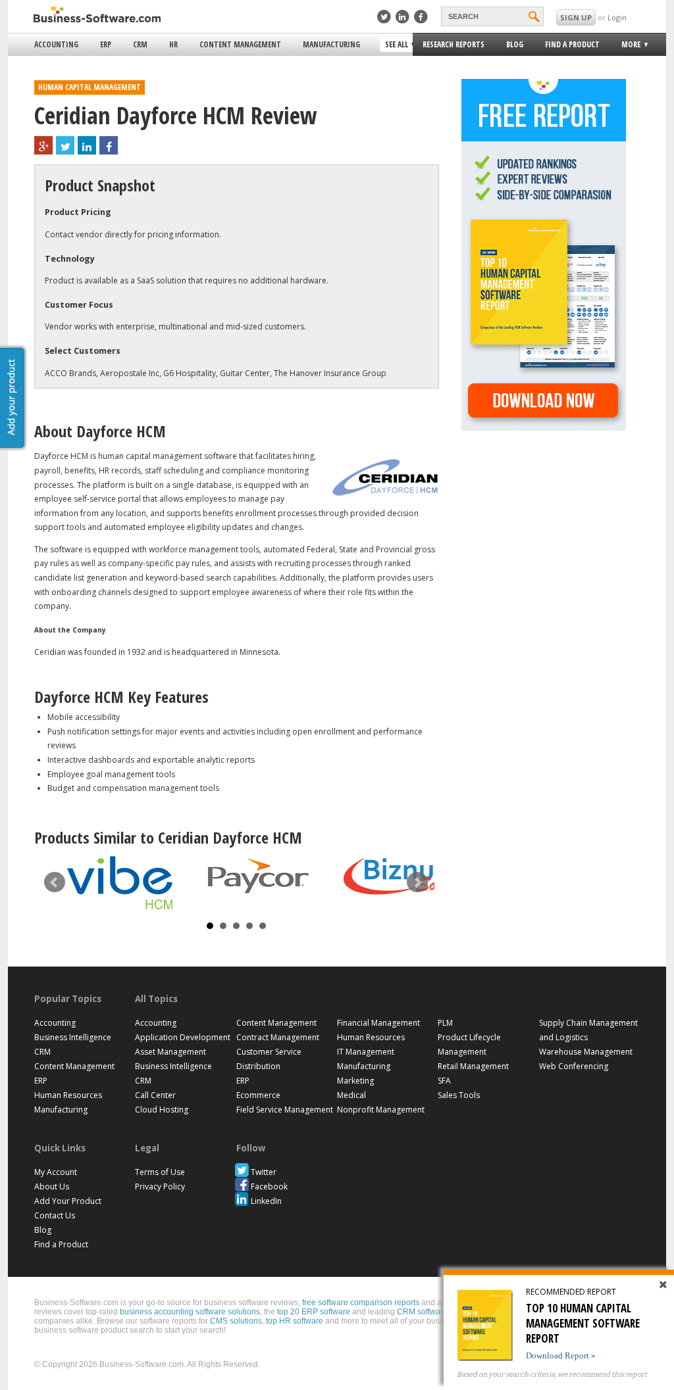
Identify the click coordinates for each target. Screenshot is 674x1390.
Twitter (263, 1172)
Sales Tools (459, 1095)
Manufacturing (331, 44)
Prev (54, 882)
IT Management (365, 1051)
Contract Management (277, 1037)
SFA (444, 1080)
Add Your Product (67, 1201)
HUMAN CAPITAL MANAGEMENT (89, 87)
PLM (445, 1022)
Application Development (182, 1037)
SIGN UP (576, 17)
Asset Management (170, 1051)
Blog (514, 44)
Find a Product (572, 44)
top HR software (294, 1321)
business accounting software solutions (190, 1311)
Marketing (355, 1080)
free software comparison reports (360, 1302)
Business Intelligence (72, 1037)
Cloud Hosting (161, 1109)
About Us (51, 1186)
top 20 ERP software (313, 1311)
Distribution (258, 1066)
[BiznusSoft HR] (396, 876)
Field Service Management (284, 1109)
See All (395, 45)
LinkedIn (266, 1201)
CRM (140, 44)
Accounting (56, 44)
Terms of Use (160, 1172)
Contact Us (54, 1215)
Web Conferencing (573, 1066)
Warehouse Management (586, 1051)
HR (173, 44)
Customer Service (268, 1051)
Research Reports (453, 44)
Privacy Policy (160, 1186)
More (626, 46)
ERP (105, 44)
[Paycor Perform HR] (258, 876)
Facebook (269, 1186)
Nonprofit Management (381, 1109)
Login (617, 17)
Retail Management (473, 1066)
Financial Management (378, 1022)
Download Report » (561, 1355)
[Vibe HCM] (120, 883)
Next (417, 882)
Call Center (155, 1095)
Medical (351, 1095)
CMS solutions (236, 1321)
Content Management (240, 44)
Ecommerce (258, 1095)
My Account (55, 1172)
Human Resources (68, 1095)
